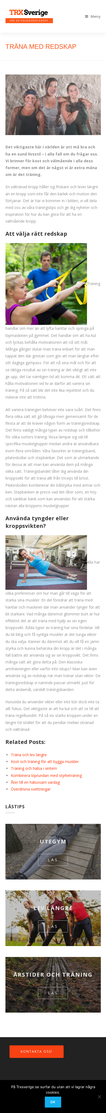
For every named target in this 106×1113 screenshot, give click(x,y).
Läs (53, 859)
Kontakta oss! (36, 1051)
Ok (52, 1102)
